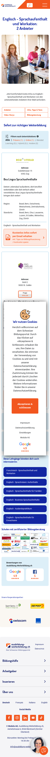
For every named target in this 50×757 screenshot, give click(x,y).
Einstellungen (25, 432)
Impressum (25, 423)
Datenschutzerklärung (25, 428)
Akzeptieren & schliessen (25, 406)
